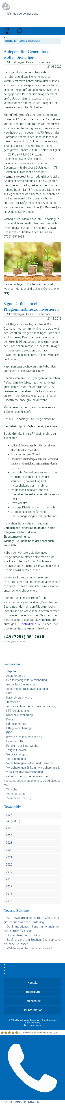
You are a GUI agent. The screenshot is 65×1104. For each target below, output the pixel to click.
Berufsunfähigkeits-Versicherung (26, 680)
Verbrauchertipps (17, 754)
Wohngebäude (15, 794)
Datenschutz (33, 1001)
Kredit (10, 719)
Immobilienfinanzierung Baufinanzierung (31, 706)
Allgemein (12, 671)
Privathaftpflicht (16, 741)
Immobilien (13, 702)
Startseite (10, 41)
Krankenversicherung (19, 715)
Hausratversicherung (19, 697)
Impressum (32, 992)
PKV (9, 732)
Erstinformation (32, 1010)
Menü (57, 31)
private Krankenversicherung (24, 737)
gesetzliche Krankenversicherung (27, 689)
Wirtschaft (12, 789)
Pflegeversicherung (18, 728)
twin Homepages (32, 1025)
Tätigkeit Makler (16, 750)
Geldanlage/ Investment (21, 684)
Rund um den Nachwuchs (22, 745)
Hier (6, 523)
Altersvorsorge (15, 675)
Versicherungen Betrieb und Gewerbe (29, 763)
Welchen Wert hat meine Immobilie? (30, 948)
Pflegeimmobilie (16, 724)
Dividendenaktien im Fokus (23, 935)
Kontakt (33, 982)
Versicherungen (16, 759)
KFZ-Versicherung (17, 710)
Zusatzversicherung (18, 798)
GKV (9, 693)
